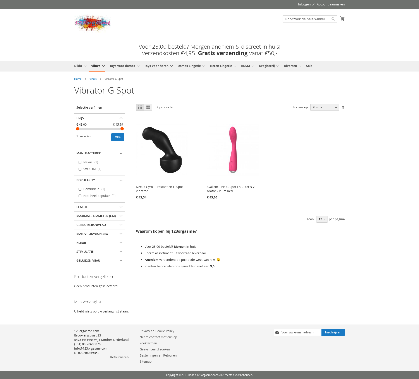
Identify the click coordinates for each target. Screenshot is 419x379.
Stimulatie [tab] (85, 251)
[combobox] (310, 18)
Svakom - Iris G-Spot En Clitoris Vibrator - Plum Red (231, 189)
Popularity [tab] (85, 180)
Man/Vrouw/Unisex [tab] (92, 234)
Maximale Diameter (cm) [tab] (96, 216)
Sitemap (146, 361)
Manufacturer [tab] (88, 153)
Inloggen (304, 4)
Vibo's (93, 78)
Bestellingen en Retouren (158, 355)
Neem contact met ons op (158, 337)
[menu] (209, 66)
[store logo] (92, 23)
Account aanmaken (331, 4)
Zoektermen (148, 343)
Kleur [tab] (81, 243)
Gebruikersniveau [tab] (91, 225)
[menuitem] (79, 66)
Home (78, 78)
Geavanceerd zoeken (155, 349)
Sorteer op (300, 107)
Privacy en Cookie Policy (157, 331)
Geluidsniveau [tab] (88, 260)
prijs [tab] (80, 118)
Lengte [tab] (82, 207)
